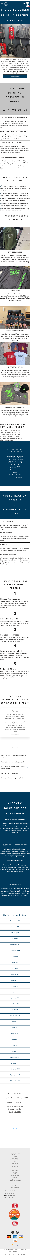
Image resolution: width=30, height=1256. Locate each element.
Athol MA (15, 1028)
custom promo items (18, 867)
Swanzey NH (15, 1063)
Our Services (15, 1155)
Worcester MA (15, 974)
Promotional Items (15, 1175)
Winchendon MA (15, 1016)
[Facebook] (12, 1232)
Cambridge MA (15, 945)
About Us (15, 1156)
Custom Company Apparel (15, 1180)
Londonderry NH (15, 950)
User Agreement (15, 1187)
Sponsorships (15, 1163)
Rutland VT (15, 1004)
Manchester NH (15, 921)
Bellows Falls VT (15, 1081)
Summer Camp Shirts (15, 1160)
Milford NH (15, 968)
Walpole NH (15, 986)
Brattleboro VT (15, 1057)
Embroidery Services (9, 1193)
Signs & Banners (15, 1179)
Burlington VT (15, 980)
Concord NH (15, 927)
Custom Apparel (9, 1197)
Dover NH (15, 1045)
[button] (15, 1205)
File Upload (15, 1166)
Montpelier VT (15, 1039)
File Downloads (15, 1165)
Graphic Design (15, 1174)
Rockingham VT (15, 1075)
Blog (15, 1161)
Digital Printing (15, 1170)
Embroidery (15, 1172)
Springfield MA (15, 998)
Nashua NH (15, 992)
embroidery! (6, 851)
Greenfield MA (15, 1010)
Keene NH (15, 939)
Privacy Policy (15, 1185)
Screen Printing (15, 1177)
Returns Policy (15, 1184)
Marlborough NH (15, 933)
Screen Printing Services (10, 1191)
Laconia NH (15, 1051)
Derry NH (15, 956)
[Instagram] (17, 1232)
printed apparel (6, 826)
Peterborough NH (15, 1069)
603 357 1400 (15, 1094)
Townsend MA (15, 1033)
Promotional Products (15, 1153)
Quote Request (15, 1158)
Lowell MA (15, 962)
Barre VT (15, 1022)
